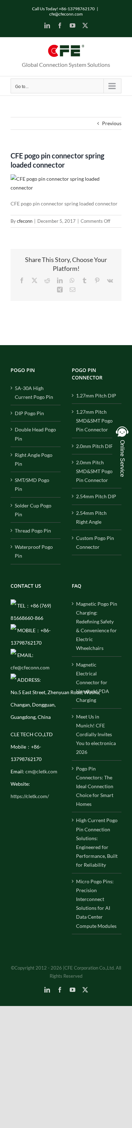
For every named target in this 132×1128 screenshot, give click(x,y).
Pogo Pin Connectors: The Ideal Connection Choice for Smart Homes (94, 786)
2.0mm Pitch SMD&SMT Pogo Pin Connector (94, 471)
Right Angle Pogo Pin (33, 459)
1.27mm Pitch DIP (96, 396)
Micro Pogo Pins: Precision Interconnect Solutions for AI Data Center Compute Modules (96, 903)
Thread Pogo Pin (33, 531)
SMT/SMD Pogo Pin (32, 484)
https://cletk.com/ (30, 796)
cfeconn (24, 221)
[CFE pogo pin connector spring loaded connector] (66, 179)
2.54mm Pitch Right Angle (91, 517)
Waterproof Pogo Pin (34, 551)
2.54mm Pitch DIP (96, 496)
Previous (111, 123)
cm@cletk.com (41, 771)
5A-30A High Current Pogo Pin (34, 392)
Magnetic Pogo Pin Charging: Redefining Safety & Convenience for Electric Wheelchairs (96, 626)
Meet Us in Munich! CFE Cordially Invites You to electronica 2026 (96, 734)
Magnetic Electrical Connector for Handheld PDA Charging (92, 682)
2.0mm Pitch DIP (94, 446)
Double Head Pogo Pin (35, 433)
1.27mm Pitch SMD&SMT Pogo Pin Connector (94, 420)
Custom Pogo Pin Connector (95, 542)
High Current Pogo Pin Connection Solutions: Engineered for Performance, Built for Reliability (97, 842)
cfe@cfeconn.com (66, 14)
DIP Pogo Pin (29, 413)
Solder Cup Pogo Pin (33, 509)
